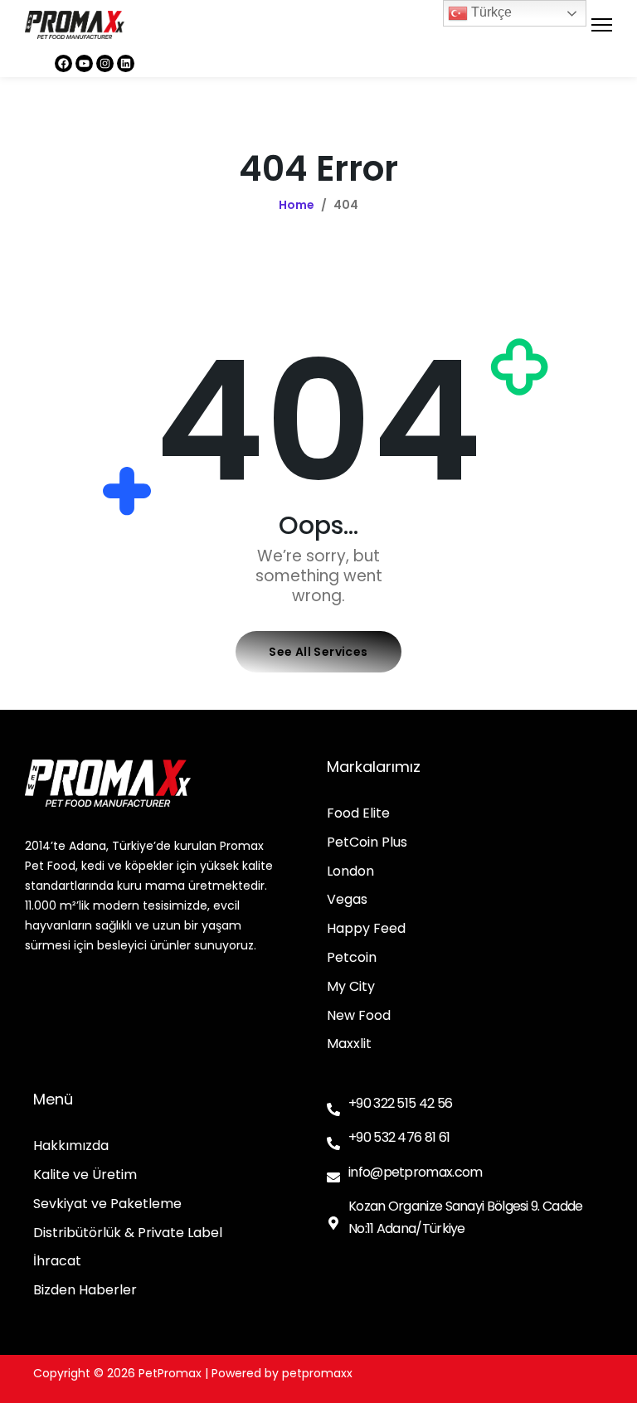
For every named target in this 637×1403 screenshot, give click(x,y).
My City (351, 987)
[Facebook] (63, 63)
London (350, 872)
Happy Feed (366, 929)
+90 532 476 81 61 (399, 1137)
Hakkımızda (71, 1146)
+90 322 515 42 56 (400, 1103)
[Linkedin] (125, 63)
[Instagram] (105, 63)
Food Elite (358, 813)
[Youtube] (84, 63)
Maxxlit (349, 1044)
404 (345, 205)
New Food (359, 1016)
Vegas (347, 900)
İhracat (57, 1261)
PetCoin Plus (367, 842)
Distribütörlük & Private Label (127, 1233)
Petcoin (352, 958)
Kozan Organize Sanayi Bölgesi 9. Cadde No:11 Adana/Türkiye (465, 1217)
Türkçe (490, 12)
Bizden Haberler (85, 1290)
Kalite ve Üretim (85, 1175)
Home (296, 205)
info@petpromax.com (415, 1172)
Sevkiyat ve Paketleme (107, 1204)
